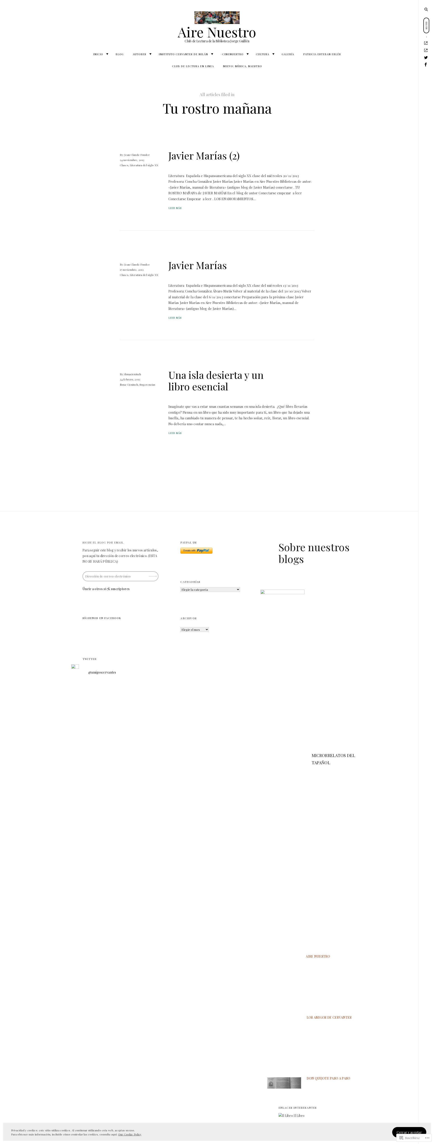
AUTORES (139, 54)
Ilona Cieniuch (129, 385)
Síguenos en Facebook (102, 618)
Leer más (175, 208)
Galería (288, 54)
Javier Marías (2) (204, 155)
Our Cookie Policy (130, 1134)
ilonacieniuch (132, 374)
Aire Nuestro (217, 32)
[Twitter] (426, 57)
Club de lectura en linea (193, 66)
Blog (120, 54)
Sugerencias (147, 385)
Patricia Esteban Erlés (322, 54)
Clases (124, 165)
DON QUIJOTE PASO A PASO (328, 1078)
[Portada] (425, 43)
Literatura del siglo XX (144, 165)
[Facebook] (425, 64)
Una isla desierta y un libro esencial (216, 380)
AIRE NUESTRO (318, 956)
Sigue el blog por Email (103, 542)
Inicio (98, 54)
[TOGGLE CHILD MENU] (107, 54)
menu (426, 9)
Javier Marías (197, 265)
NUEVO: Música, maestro (242, 66)
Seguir (153, 574)
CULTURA (262, 54)
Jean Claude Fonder (136, 155)
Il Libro (299, 1115)
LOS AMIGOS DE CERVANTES (329, 1017)
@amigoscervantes (102, 672)
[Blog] (425, 50)
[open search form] (426, 9)
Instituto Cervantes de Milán (183, 54)
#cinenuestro (231, 54)
